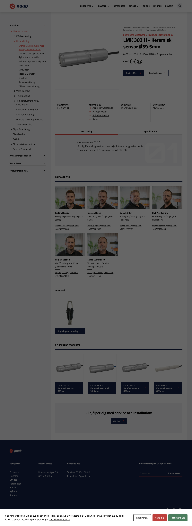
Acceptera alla (178, 518)
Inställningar (142, 518)
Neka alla (159, 518)
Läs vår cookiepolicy (59, 519)
